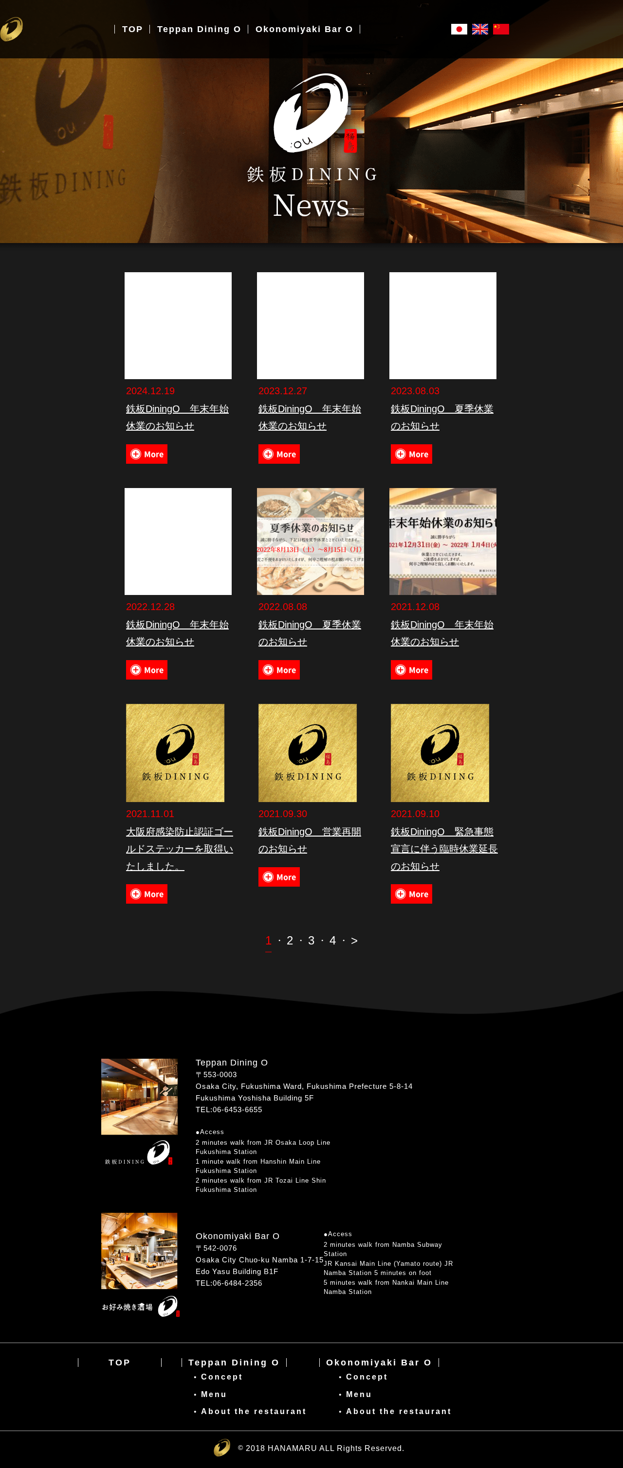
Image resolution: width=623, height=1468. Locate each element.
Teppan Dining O (234, 1362)
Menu (214, 1394)
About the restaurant (254, 1411)
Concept (222, 1377)
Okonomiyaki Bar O (379, 1362)
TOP (120, 1362)
